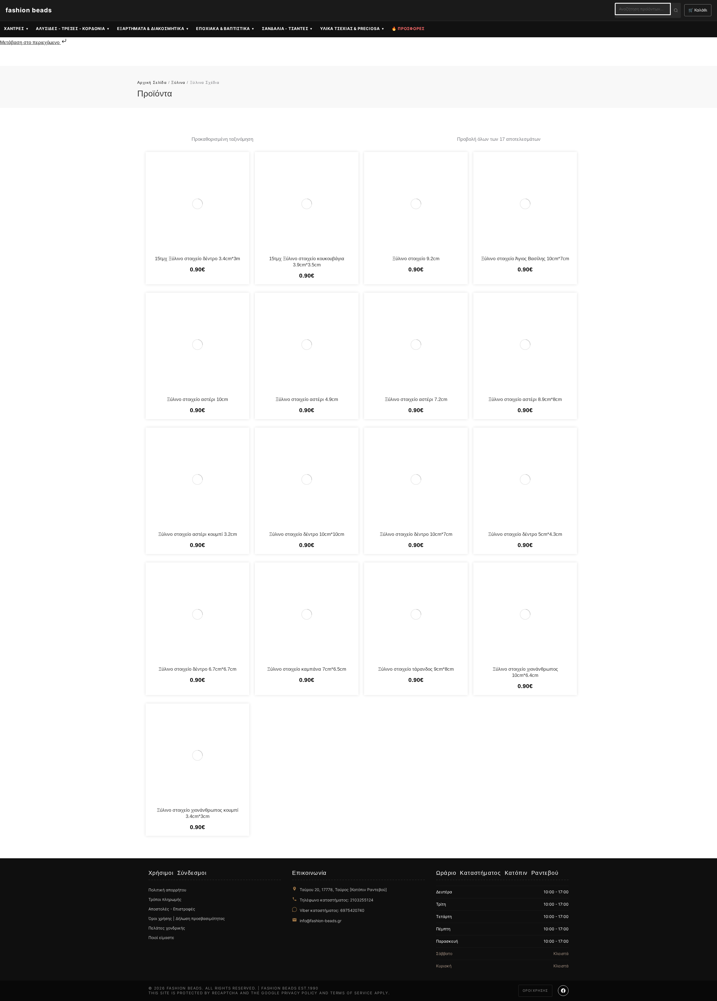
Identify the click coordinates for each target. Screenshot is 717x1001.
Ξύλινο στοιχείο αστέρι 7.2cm (416, 399)
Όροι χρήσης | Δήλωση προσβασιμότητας (186, 918)
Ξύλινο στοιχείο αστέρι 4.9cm (307, 399)
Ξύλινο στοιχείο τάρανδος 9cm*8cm (416, 669)
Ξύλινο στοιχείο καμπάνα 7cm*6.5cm (306, 669)
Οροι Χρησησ (535, 990)
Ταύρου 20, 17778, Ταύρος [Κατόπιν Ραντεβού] (343, 889)
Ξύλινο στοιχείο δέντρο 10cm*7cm (416, 534)
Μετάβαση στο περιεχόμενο (30, 42)
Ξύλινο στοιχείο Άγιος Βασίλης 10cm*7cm (525, 258)
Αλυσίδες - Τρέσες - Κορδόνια (70, 28)
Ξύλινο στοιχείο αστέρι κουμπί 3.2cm (197, 534)
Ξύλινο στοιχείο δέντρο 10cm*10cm (306, 534)
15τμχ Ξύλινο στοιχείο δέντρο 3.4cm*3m (197, 258)
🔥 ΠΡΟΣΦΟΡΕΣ (408, 28)
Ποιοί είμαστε (161, 937)
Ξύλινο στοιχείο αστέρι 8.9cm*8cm (525, 399)
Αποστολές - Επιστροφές (171, 909)
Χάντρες (14, 28)
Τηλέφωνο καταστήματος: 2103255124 (336, 900)
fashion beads (29, 10)
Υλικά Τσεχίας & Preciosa (350, 28)
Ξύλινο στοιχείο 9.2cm (415, 258)
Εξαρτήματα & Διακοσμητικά (150, 28)
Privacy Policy (299, 993)
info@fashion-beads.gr (320, 920)
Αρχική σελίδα (152, 82)
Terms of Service (351, 993)
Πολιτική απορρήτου (167, 889)
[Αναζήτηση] (676, 10)
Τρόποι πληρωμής (164, 899)
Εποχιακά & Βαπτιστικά (223, 28)
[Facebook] (563, 990)
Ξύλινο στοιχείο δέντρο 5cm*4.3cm (525, 534)
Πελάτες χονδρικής (166, 928)
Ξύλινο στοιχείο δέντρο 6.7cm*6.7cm (197, 669)
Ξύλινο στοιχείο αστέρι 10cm (197, 399)
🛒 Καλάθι (697, 10)
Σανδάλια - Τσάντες (285, 28)
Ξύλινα (178, 82)
